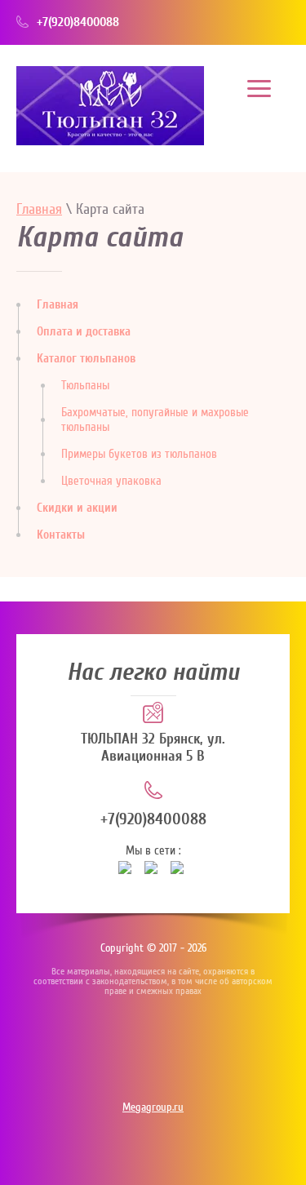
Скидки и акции (77, 508)
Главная (39, 209)
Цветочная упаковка (111, 481)
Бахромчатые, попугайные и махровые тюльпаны (155, 420)
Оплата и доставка (84, 332)
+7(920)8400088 (78, 22)
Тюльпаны (85, 386)
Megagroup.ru (153, 1107)
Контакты (61, 535)
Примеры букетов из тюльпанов (139, 454)
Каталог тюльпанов (86, 359)
